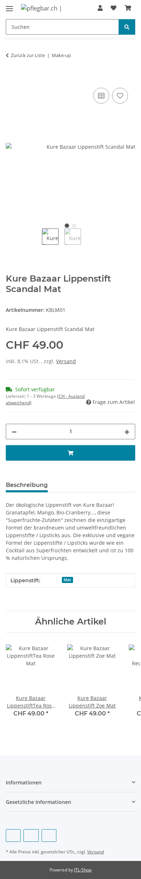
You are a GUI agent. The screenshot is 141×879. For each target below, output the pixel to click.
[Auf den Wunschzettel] (120, 96)
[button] (100, 8)
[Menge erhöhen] (127, 431)
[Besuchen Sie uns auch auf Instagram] (49, 835)
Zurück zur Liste (28, 55)
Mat (67, 579)
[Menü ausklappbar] (9, 5)
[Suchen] (127, 27)
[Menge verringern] (14, 431)
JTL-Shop (82, 870)
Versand (66, 361)
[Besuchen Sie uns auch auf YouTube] (31, 835)
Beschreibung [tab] (27, 485)
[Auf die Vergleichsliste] (101, 96)
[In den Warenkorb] (11, 78)
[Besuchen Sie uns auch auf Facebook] (13, 835)
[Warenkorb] (128, 8)
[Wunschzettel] (113, 8)
